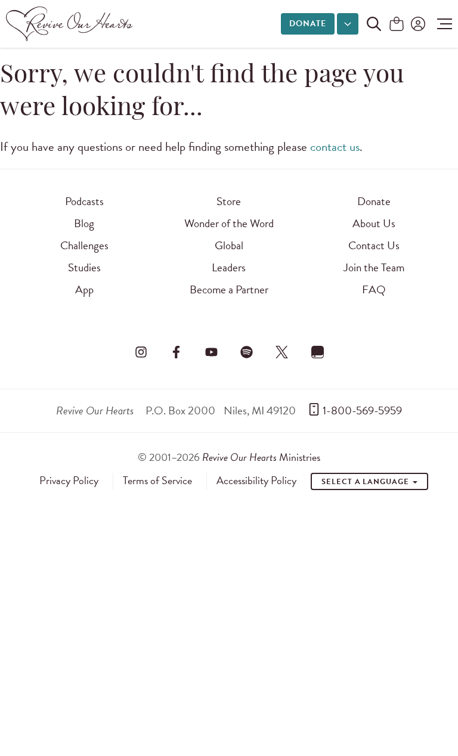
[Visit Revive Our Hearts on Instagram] (141, 352)
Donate (307, 23)
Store (228, 201)
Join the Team (374, 267)
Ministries (261, 457)
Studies (84, 267)
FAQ (374, 289)
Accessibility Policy (256, 480)
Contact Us (374, 245)
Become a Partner (229, 289)
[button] (441, 24)
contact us (335, 146)
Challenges (84, 245)
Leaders (229, 267)
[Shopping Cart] (396, 25)
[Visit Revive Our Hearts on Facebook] (176, 352)
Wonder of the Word (229, 223)
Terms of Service (157, 480)
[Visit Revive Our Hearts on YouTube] (211, 352)
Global (229, 245)
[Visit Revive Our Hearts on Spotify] (247, 352)
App (84, 289)
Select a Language (366, 482)
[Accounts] (417, 24)
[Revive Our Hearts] (71, 24)
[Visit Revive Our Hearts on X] (282, 352)
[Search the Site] (374, 24)
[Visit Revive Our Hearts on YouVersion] (317, 352)
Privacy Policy (68, 480)
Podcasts (84, 201)
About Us (373, 223)
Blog (84, 223)
